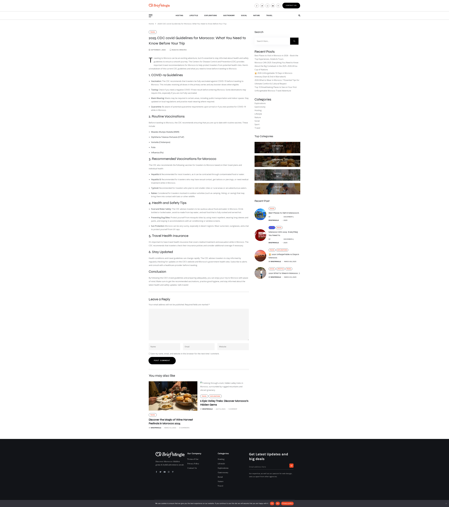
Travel (269, 15)
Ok (272, 503)
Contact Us (291, 5)
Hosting (179, 15)
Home (152, 24)
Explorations (210, 15)
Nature (256, 15)
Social (244, 15)
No (278, 503)
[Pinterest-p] (173, 472)
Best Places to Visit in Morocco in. (284, 213)
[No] (446, 503)
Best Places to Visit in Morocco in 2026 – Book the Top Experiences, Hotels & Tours (276, 57)
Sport (257, 124)
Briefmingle (156, 428)
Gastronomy (229, 15)
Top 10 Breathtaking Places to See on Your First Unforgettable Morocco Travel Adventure (276, 89)
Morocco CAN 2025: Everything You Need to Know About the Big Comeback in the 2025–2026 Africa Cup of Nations (276, 66)
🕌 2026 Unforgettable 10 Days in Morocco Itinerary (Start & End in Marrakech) (273, 75)
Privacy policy (287, 503)
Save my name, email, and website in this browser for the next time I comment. (185, 353)
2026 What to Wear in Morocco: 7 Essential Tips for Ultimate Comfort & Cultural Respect (277, 82)
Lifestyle (193, 15)
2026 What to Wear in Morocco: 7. (284, 273)
